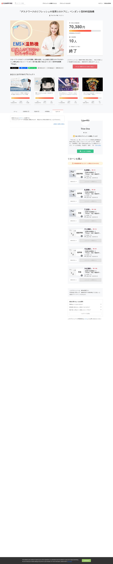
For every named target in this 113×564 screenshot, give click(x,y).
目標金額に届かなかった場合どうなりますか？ (79, 307)
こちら (85, 319)
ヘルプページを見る (85, 313)
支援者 (36, 111)
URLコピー (42, 68)
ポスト (15, 68)
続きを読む (98, 145)
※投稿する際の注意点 (58, 124)
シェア (24, 68)
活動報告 (26, 111)
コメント (58, 111)
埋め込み (51, 68)
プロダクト (61, 15)
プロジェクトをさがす (65, 3)
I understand (86, 560)
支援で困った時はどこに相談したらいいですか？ (80, 309)
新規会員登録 (107, 3)
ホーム (15, 111)
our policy (70, 561)
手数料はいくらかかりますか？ (76, 304)
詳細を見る (72, 181)
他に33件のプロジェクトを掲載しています (86, 136)
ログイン (100, 3)
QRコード (60, 68)
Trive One (53, 15)
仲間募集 (47, 111)
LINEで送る (33, 68)
